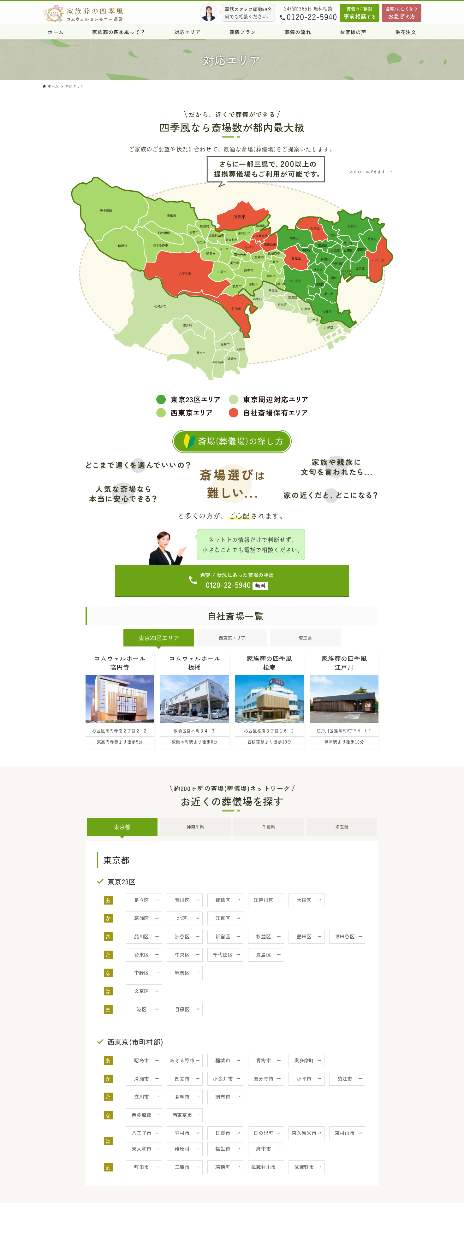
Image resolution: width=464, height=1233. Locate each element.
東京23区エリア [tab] (159, 638)
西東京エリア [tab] (232, 638)
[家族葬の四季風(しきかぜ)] (87, 14)
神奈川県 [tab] (195, 827)
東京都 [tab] (122, 827)
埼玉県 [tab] (305, 638)
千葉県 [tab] (268, 827)
